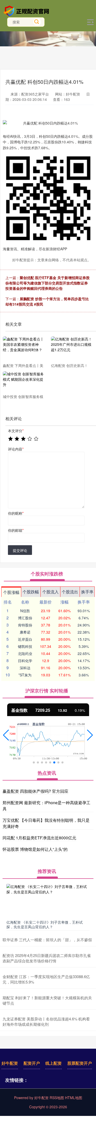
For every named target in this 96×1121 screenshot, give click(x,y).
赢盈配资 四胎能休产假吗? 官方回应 (35, 791)
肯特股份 (25, 624)
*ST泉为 (24, 674)
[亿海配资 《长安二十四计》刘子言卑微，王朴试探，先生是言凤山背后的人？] (48, 900)
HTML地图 (73, 1097)
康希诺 (25, 632)
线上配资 (53, 1063)
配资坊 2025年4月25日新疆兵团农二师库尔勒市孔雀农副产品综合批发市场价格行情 (47, 958)
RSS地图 (57, 1097)
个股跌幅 (31, 592)
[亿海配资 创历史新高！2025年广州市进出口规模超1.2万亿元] (72, 349)
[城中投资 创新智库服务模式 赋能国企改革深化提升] (24, 382)
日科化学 (25, 660)
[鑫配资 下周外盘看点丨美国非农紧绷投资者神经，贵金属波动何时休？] (24, 349)
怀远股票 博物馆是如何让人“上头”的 (35, 849)
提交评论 (20, 550)
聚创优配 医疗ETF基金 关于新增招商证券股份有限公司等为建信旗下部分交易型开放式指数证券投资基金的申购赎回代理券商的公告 (47, 283)
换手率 (87, 592)
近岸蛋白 (25, 639)
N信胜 (25, 610)
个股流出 (70, 592)
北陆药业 (25, 653)
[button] (6, 735)
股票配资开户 (79, 1063)
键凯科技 (25, 646)
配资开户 (32, 1063)
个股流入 (50, 592)
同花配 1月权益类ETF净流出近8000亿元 (39, 838)
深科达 (25, 667)
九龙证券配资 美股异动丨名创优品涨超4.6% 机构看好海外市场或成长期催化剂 (46, 1021)
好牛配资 (10, 1063)
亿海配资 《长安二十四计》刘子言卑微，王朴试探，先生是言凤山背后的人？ (44, 924)
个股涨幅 (11, 592)
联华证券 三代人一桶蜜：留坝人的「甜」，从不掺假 (47, 939)
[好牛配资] (27, 10)
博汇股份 (25, 617)
